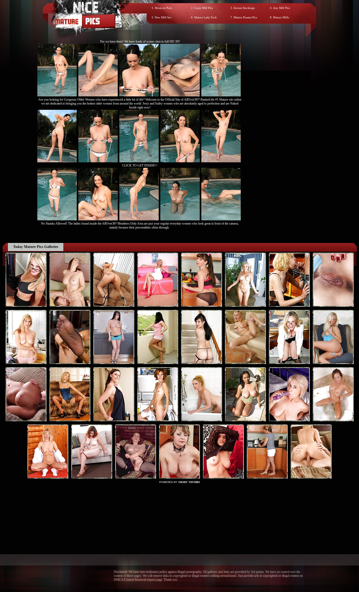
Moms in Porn (163, 7)
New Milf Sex (163, 17)
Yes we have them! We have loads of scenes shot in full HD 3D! (140, 41)
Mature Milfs (281, 17)
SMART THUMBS (189, 482)
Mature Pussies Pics (245, 17)
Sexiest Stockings (244, 7)
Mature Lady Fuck (205, 17)
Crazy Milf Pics (203, 7)
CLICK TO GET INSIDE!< (140, 165)
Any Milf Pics (281, 7)
